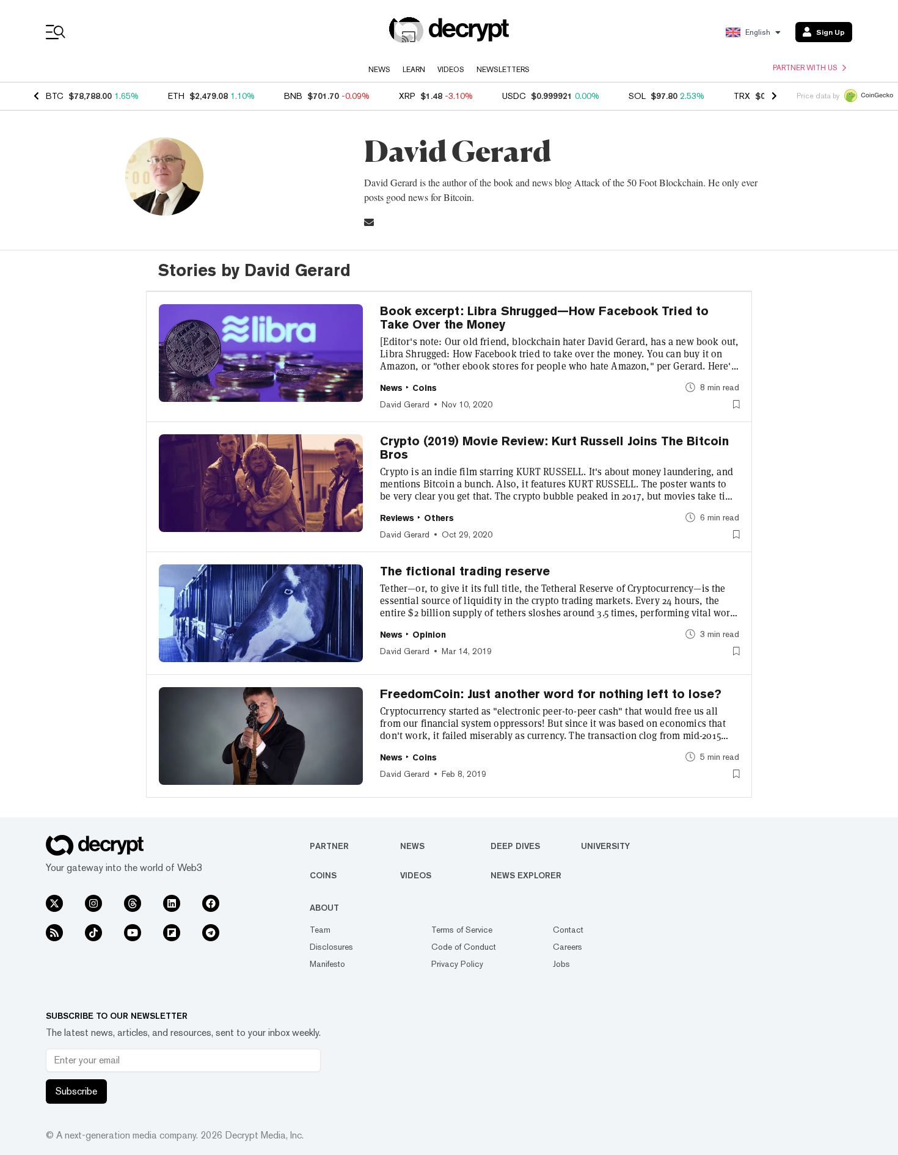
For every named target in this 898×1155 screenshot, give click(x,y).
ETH (176, 96)
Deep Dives (515, 846)
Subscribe (76, 1091)
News (379, 69)
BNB (293, 96)
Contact (568, 930)
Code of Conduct (463, 947)
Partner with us (805, 68)
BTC (55, 96)
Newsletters (503, 69)
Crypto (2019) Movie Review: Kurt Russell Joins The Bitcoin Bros (554, 447)
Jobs (561, 964)
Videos (450, 69)
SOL (637, 96)
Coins (323, 875)
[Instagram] (93, 903)
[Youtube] (132, 932)
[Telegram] (210, 932)
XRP (407, 96)
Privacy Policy (457, 964)
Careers (567, 947)
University (605, 846)
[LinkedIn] (171, 903)
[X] (54, 903)
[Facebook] (210, 903)
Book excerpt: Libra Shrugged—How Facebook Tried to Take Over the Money (544, 317)
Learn (414, 69)
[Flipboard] (171, 932)
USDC (514, 96)
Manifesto (327, 964)
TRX (742, 96)
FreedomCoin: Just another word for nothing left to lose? (550, 694)
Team (320, 930)
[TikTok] (93, 932)
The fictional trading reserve (465, 571)
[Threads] (132, 903)
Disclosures (331, 947)
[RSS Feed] (54, 932)
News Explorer (526, 875)
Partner (329, 846)
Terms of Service (461, 930)
